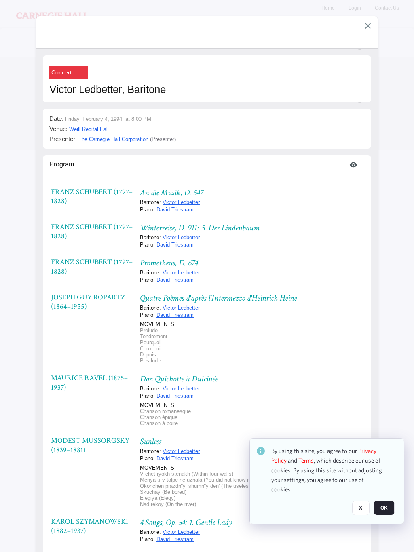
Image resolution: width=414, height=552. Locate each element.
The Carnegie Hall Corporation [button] (113, 139)
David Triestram (175, 209)
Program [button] (61, 164)
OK (384, 508)
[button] (368, 26)
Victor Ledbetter (181, 202)
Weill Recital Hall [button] (89, 129)
